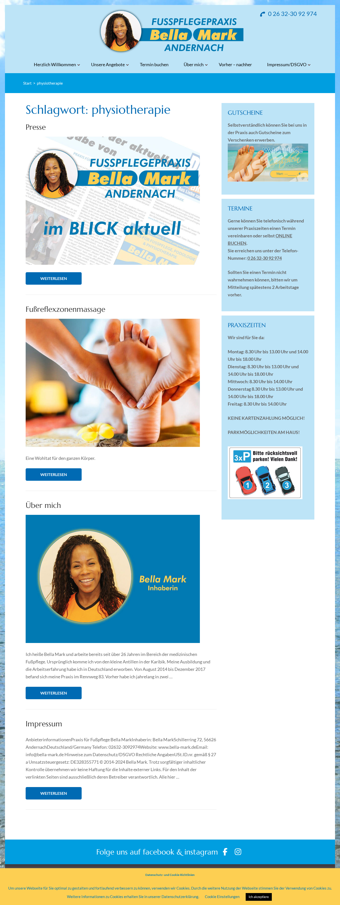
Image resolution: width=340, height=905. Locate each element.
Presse (36, 127)
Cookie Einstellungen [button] (222, 896)
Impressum (44, 723)
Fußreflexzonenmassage (65, 309)
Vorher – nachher (235, 64)
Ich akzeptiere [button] (259, 897)
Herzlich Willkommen (55, 64)
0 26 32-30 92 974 (292, 13)
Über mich (194, 64)
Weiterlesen (53, 278)
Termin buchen (154, 64)
